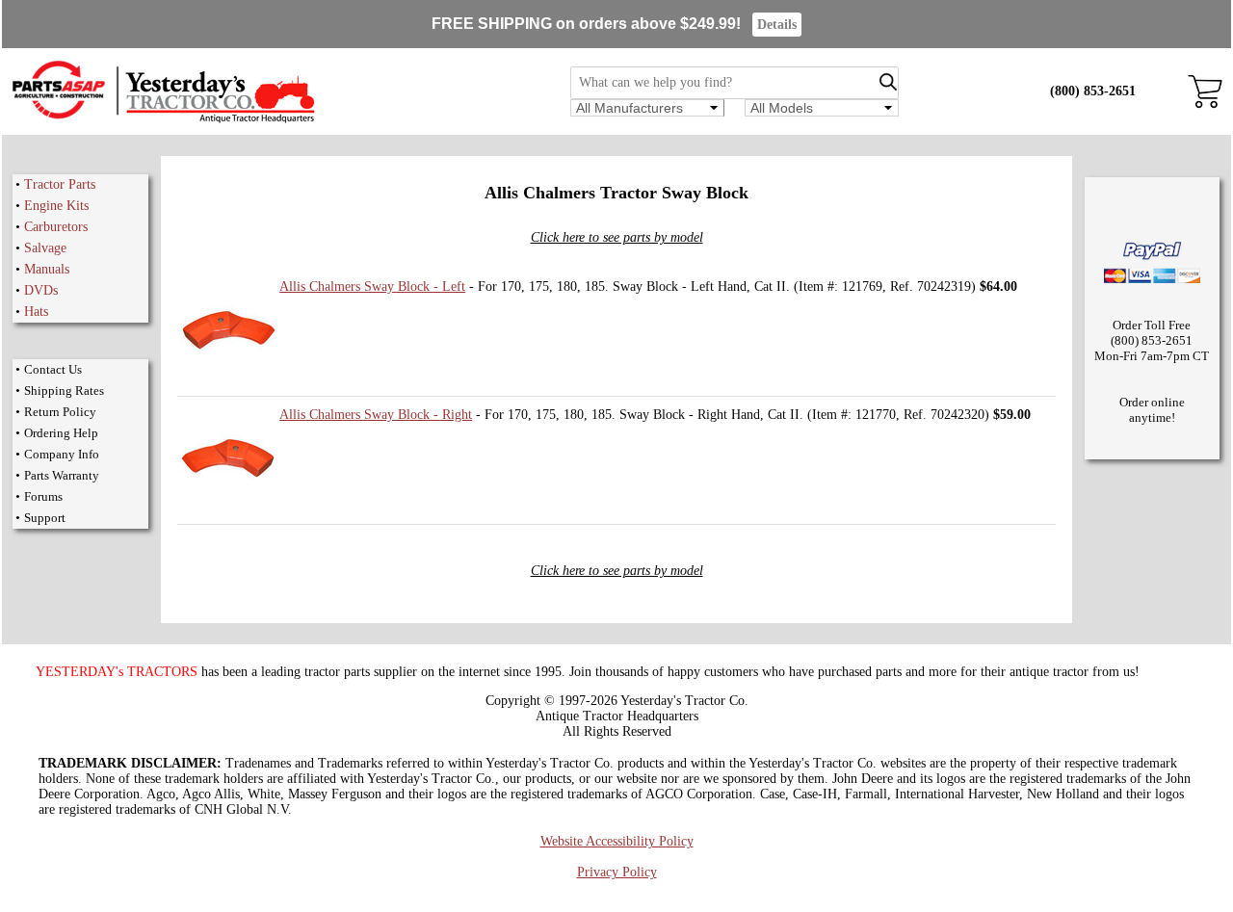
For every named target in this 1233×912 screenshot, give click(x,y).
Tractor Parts (59, 184)
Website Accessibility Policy (617, 841)
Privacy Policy (617, 872)
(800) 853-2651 (1093, 91)
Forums (43, 496)
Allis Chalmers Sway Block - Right (375, 414)
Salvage (45, 248)
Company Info (61, 454)
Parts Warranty (61, 475)
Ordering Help (61, 433)
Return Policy (60, 411)
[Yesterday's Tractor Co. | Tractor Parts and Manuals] (162, 120)
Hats (36, 311)
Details (777, 24)
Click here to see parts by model (617, 237)
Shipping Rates (64, 390)
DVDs (41, 290)
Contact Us (53, 369)
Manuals (46, 269)
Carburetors (56, 227)
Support (45, 517)
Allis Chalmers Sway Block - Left (372, 286)
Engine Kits (56, 205)
